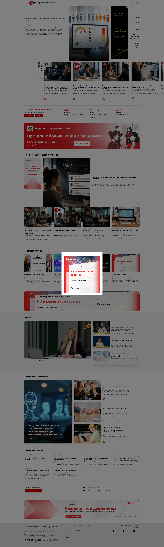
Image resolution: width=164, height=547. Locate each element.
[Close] (101, 253)
